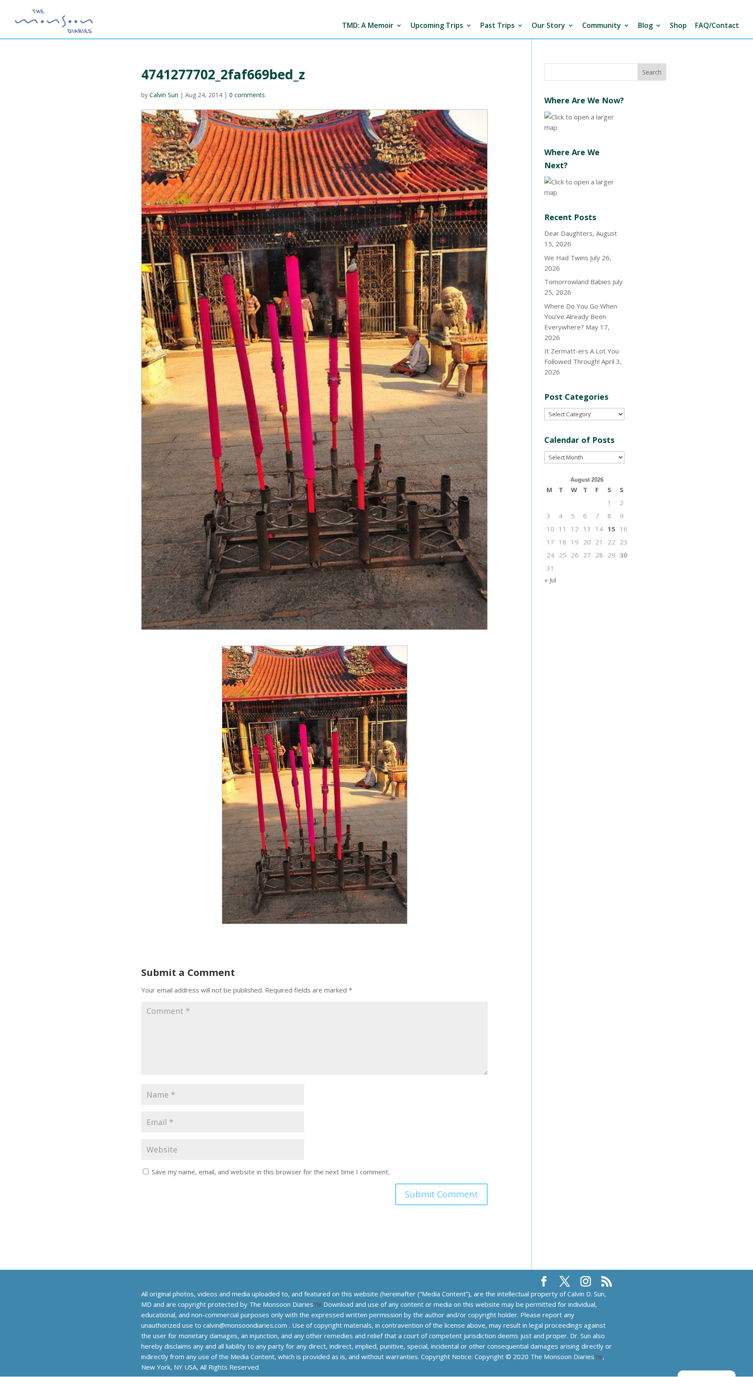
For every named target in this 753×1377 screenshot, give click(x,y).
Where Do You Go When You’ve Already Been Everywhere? (580, 316)
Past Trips (497, 26)
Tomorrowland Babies (577, 281)
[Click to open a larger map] (584, 127)
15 (611, 528)
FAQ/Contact (717, 26)
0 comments (247, 95)
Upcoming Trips (436, 26)
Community (601, 26)
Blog (645, 26)
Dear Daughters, (569, 233)
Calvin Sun (163, 95)
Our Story (548, 26)
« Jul (550, 579)
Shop (678, 26)
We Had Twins (566, 257)
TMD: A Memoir (367, 26)
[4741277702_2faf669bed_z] (314, 785)
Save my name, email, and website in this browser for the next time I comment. (271, 1171)
